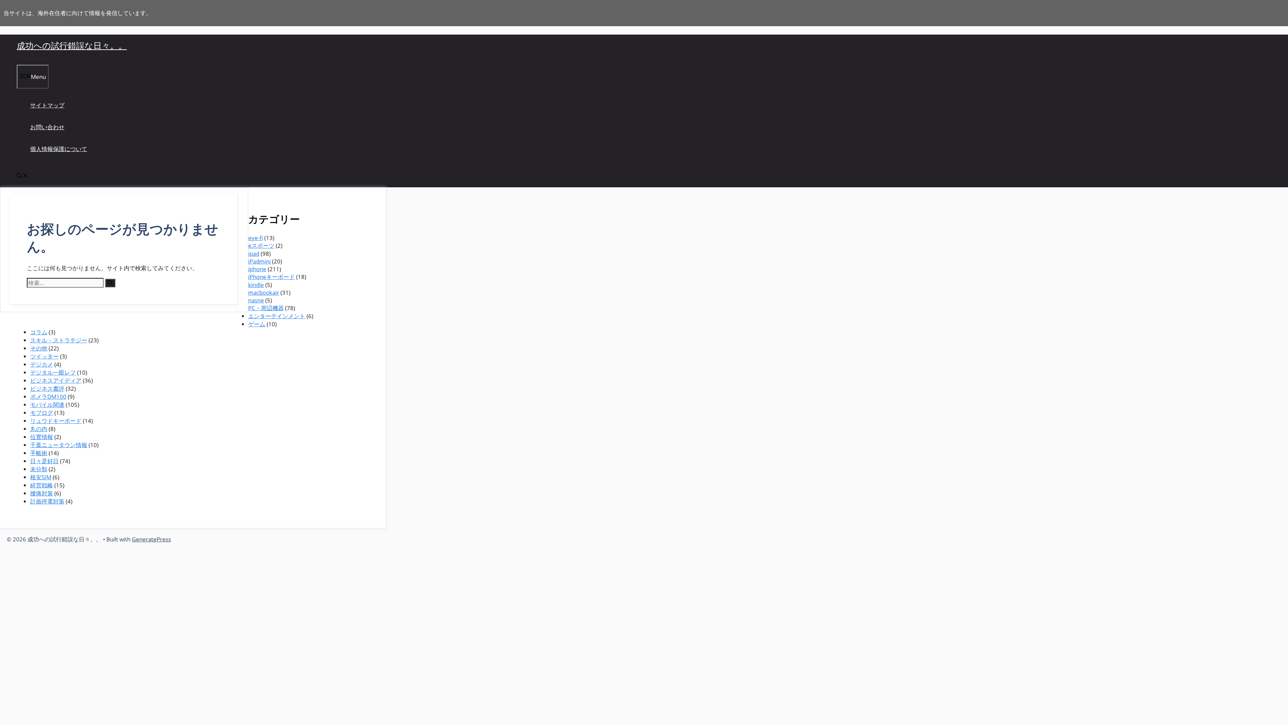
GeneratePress (151, 539)
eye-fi (255, 238)
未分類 (38, 469)
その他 (38, 348)
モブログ (41, 413)
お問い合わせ (47, 127)
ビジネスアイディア (56, 380)
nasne (256, 300)
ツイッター (44, 356)
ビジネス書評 (47, 388)
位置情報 (41, 437)
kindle (256, 285)
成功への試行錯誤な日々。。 (72, 45)
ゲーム (256, 324)
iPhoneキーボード (271, 277)
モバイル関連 (47, 404)
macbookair (263, 292)
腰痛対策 (41, 493)
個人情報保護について (58, 149)
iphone (257, 269)
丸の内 (38, 429)
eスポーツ (261, 245)
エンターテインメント (276, 316)
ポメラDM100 (48, 396)
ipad (253, 253)
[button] (22, 176)
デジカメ (41, 364)
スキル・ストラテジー (58, 340)
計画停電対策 (47, 501)
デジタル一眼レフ (53, 372)
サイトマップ (47, 105)
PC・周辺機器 (266, 308)
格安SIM (40, 477)
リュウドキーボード (56, 421)
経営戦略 (41, 485)
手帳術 (38, 453)
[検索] (110, 283)
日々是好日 (44, 461)
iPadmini (259, 261)
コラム (38, 332)
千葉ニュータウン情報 (58, 445)
